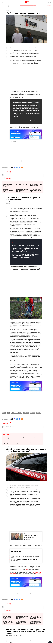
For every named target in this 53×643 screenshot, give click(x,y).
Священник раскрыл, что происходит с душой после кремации (8, 638)
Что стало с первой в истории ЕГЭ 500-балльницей (36, 185)
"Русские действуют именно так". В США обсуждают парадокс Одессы (8, 442)
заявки (27, 569)
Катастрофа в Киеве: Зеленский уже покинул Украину (21, 442)
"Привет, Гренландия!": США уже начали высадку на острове (35, 442)
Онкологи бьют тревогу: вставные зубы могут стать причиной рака (35, 633)
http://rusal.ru (12, 55)
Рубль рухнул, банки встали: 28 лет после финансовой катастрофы (36, 437)
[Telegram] (17, 168)
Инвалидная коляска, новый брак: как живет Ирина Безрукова (22, 190)
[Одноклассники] (22, 168)
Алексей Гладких (13, 588)
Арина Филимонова (13, 141)
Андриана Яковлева (14, 392)
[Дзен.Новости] (12, 168)
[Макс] (15, 168)
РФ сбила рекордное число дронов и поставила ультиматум (8, 185)
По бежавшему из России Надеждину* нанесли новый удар (35, 190)
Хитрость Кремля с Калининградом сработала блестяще (8, 190)
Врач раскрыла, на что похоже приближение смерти (22, 436)
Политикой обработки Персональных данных (28, 5)
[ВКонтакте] (20, 168)
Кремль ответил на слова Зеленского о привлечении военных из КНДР (8, 437)
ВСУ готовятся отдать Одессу (22, 184)
